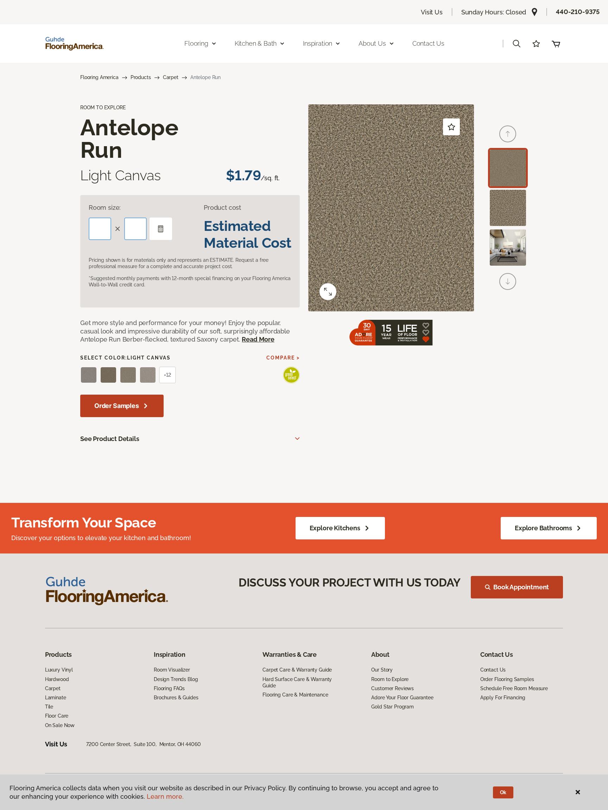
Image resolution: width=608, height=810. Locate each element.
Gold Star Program (392, 706)
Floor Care (57, 716)
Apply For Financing (502, 697)
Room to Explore (389, 679)
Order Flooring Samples (507, 679)
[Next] (507, 281)
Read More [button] (258, 339)
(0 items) (556, 43)
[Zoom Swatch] (327, 291)
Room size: (105, 207)
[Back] (507, 133)
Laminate (55, 697)
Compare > (283, 358)
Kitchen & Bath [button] (256, 43)
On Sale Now (60, 725)
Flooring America (99, 77)
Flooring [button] (196, 43)
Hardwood (57, 679)
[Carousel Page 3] (508, 247)
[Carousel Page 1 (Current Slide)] (508, 168)
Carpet (170, 77)
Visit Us (432, 12)
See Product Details (109, 438)
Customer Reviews (392, 688)
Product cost (222, 207)
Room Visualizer (172, 670)
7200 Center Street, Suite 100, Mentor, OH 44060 (143, 744)
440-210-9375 (578, 11)
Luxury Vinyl (59, 670)
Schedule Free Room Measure (514, 688)
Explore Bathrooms (543, 528)
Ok (503, 792)
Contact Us (428, 43)
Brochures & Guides (176, 697)
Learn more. (165, 796)
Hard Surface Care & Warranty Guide (297, 682)
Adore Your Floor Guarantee (402, 697)
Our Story (382, 670)
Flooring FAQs (169, 688)
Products (141, 77)
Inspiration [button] (317, 43)
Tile (49, 706)
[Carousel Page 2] (508, 208)
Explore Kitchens (335, 528)
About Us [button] (372, 43)
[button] (516, 44)
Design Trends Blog (176, 679)
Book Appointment (521, 587)
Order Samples (116, 405)
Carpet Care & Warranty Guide (297, 670)
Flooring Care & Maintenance (295, 695)
